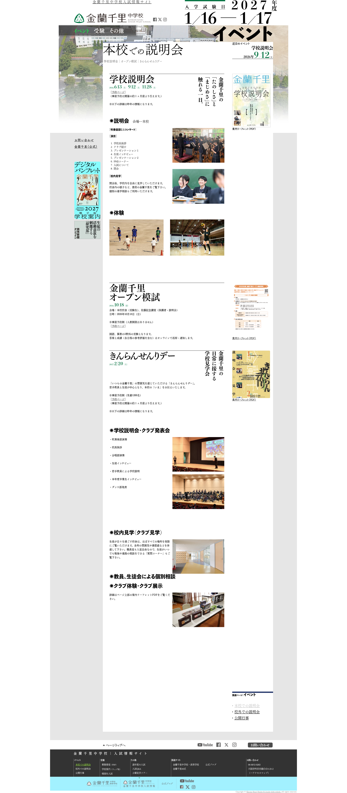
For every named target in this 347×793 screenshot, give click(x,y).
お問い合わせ (84, 140)
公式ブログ (210, 764)
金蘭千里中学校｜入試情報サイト (111, 753)
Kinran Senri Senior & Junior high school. (264, 791)
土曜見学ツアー (139, 772)
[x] (188, 787)
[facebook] (155, 19)
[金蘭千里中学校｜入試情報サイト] (139, 784)
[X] (160, 19)
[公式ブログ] (167, 784)
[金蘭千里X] (226, 745)
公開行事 (241, 718)
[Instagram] (165, 19)
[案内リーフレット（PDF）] (251, 126)
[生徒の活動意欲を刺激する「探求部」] (87, 238)
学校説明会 (111, 61)
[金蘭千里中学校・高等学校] (102, 784)
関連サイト (176, 760)
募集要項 (109, 764)
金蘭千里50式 (179, 768)
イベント (81, 30)
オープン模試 (129, 61)
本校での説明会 (247, 705)
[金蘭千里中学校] (112, 22)
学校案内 (111, 769)
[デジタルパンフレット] (87, 219)
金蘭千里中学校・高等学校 (186, 764)
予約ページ (118, 92)
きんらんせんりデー (151, 61)
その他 (117, 30)
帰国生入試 (107, 773)
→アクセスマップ (259, 772)
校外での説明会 (247, 711)
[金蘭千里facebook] (218, 745)
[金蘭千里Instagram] (234, 745)
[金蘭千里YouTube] (205, 745)
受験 (99, 30)
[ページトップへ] (114, 745)
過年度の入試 (138, 764)
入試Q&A (136, 768)
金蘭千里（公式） (85, 146)
